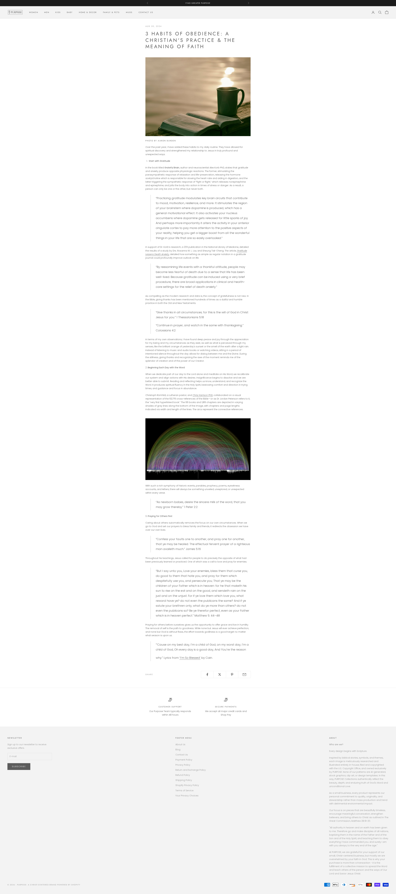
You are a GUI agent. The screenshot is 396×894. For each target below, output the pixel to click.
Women (33, 12)
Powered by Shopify (68, 884)
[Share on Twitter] (219, 674)
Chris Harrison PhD (203, 395)
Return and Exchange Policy (190, 769)
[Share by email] (244, 674)
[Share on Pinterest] (232, 674)
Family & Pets (111, 12)
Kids (58, 12)
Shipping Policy (183, 780)
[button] (198, 447)
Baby (70, 12)
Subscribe (19, 766)
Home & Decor (88, 12)
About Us (180, 744)
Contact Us (146, 12)
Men (46, 12)
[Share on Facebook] (207, 674)
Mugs (129, 12)
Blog (177, 749)
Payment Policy (183, 759)
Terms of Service (184, 790)
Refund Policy (182, 775)
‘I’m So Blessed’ (189, 658)
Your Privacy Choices (186, 795)
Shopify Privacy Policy (187, 785)
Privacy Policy (182, 764)
